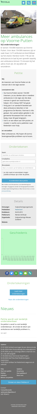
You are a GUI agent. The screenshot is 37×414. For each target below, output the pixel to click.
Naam (4, 152)
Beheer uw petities (7, 377)
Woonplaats (6, 165)
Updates (19, 369)
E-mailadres (6, 159)
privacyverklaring (6, 191)
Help (2, 369)
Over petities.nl (22, 373)
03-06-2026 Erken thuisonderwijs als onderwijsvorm (18, 349)
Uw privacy (20, 371)
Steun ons (20, 375)
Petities (3, 373)
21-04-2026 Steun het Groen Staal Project (15, 356)
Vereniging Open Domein (18, 406)
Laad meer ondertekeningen (18, 292)
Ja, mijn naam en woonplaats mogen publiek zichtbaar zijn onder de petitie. (16, 173)
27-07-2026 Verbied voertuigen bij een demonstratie (18, 347)
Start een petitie (6, 371)
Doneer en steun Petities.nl (18, 382)
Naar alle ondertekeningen (18, 299)
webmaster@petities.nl (8, 392)
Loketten (4, 375)
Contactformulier (6, 390)
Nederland (18, 210)
